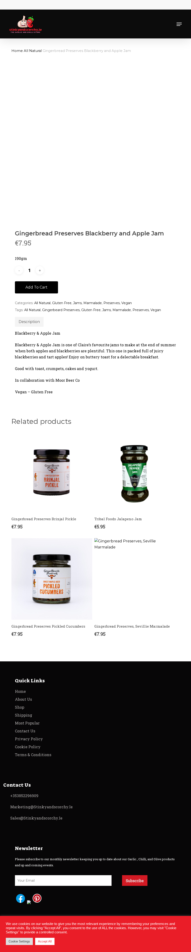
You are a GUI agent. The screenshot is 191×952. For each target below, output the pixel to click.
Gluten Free (62, 303)
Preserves (111, 303)
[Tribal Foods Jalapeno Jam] (134, 471)
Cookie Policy (28, 746)
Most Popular (27, 723)
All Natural (33, 51)
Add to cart (36, 287)
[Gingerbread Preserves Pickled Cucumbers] (51, 579)
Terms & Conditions (33, 754)
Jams (77, 303)
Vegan (126, 303)
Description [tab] (29, 322)
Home (17, 51)
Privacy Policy (29, 738)
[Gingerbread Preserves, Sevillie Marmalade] (134, 579)
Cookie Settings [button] (19, 941)
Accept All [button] (45, 941)
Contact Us (25, 730)
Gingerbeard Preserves (61, 310)
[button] (179, 24)
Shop (19, 707)
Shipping (23, 715)
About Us (23, 699)
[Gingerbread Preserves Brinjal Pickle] (51, 471)
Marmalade (92, 303)
